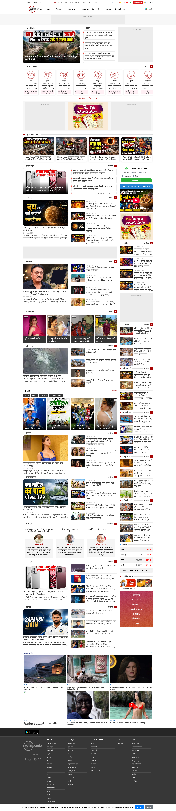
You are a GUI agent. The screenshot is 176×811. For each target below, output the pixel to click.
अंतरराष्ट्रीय (50, 757)
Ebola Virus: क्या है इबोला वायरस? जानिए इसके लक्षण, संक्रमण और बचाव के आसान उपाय (101, 495)
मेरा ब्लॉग (29, 523)
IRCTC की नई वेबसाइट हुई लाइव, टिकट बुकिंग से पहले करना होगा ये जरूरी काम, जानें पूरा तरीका (143, 439)
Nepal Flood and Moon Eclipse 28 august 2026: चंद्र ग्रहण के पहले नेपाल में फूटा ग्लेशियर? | (103, 158)
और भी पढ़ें (110, 524)
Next (78, 46)
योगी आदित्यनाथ (51, 743)
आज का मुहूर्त (136, 750)
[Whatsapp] (130, 2)
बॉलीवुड (58, 9)
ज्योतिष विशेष (127, 576)
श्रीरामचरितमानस (120, 9)
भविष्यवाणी (126, 368)
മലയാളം (84, 2)
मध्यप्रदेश (49, 767)
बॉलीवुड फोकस (72, 771)
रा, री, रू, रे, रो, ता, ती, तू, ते (131, 92)
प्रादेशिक (49, 764)
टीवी (69, 781)
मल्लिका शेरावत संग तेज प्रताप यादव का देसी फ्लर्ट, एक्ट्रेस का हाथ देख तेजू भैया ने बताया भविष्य (101, 453)
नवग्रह (133, 777)
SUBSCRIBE (136, 180)
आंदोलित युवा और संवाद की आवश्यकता (101, 529)
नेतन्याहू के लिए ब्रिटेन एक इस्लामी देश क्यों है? (70, 530)
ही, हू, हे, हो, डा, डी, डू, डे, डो (81, 92)
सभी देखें (110, 166)
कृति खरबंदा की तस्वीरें (32, 338)
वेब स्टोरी (70, 750)
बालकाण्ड (136, 595)
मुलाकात (70, 784)
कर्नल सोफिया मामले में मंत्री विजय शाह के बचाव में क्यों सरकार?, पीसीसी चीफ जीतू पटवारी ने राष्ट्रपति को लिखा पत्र (94, 171)
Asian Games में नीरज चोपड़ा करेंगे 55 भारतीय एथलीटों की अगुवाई (142, 361)
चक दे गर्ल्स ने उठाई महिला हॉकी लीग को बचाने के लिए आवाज (143, 341)
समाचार (49, 9)
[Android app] (32, 732)
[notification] (151, 9)
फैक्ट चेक (49, 795)
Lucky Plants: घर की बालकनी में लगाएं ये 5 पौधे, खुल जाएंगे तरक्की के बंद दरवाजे (143, 493)
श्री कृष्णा (93, 754)
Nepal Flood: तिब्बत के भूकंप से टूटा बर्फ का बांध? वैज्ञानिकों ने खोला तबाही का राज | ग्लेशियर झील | (71, 158)
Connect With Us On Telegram (138, 186)
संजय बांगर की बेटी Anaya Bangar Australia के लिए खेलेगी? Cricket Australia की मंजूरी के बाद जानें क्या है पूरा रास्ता (101, 644)
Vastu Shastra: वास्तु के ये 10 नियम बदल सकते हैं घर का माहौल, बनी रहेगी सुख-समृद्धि (143, 463)
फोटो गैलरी (30, 311)
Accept (139, 807)
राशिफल (29, 197)
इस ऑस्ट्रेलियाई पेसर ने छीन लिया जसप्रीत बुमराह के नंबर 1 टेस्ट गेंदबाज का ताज (100, 632)
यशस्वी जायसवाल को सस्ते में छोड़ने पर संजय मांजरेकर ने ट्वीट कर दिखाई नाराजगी (101, 622)
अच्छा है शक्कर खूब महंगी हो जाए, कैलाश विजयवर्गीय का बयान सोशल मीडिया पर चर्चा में (143, 507)
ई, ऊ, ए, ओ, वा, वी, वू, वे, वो (48, 92)
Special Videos (32, 134)
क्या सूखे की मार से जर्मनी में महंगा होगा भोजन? (99, 381)
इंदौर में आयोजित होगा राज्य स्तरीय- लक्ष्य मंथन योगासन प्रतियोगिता (100, 484)
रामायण (93, 757)
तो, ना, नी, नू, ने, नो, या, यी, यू (148, 92)
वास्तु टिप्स (126, 456)
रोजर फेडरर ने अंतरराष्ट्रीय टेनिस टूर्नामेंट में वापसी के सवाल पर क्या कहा (142, 351)
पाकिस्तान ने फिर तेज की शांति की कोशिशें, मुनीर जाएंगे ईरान (100, 371)
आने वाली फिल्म (73, 767)
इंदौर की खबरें (127, 500)
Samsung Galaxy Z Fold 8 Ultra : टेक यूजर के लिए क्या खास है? (101, 566)
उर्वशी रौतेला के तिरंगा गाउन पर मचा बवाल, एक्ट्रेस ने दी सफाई (100, 268)
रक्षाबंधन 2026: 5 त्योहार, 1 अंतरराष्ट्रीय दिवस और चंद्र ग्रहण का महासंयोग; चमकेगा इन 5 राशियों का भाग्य (100, 240)
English (60, 2)
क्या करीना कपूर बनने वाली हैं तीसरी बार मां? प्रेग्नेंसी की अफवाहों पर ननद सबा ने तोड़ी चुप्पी (101, 465)
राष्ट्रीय (48, 754)
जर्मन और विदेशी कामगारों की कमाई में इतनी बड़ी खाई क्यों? (101, 350)
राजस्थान (49, 781)
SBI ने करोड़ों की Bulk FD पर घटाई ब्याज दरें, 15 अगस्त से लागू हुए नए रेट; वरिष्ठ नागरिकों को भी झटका (143, 419)
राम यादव (70, 544)
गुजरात (49, 774)
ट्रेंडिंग (88, 28)
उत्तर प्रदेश (50, 747)
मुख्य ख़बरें (50, 750)
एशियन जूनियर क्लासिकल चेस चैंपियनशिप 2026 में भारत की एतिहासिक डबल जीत (143, 331)
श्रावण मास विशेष (88, 9)
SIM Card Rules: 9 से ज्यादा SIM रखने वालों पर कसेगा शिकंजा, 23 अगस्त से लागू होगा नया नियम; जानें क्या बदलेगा (100, 588)
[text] (38, 146)
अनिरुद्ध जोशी (39, 544)
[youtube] (127, 2)
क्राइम (48, 791)
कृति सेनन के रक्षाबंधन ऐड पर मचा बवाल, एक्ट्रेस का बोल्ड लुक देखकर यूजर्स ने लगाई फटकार (100, 304)
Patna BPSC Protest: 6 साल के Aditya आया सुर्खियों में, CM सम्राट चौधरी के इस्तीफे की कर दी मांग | (137, 158)
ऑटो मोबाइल (50, 788)
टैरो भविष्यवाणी (136, 764)
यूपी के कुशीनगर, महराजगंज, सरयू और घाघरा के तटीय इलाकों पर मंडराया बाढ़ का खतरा (98, 45)
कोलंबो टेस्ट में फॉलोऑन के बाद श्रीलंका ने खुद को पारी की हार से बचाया (100, 611)
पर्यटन (70, 760)
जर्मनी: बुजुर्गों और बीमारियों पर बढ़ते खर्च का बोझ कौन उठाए (101, 361)
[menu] (25, 9)
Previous (24, 46)
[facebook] (112, 2)
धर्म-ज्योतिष (144, 173)
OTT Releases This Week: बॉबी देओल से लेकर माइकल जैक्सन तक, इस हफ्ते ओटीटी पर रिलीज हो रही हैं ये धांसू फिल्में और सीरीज (101, 292)
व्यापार (124, 544)
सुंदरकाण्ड (136, 613)
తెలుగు (77, 2)
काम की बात (126, 412)
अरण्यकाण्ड (136, 604)
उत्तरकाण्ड (136, 623)
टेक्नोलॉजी (30, 561)
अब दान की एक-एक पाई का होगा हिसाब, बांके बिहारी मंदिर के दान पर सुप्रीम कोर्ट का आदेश (93, 179)
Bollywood (43, 395)
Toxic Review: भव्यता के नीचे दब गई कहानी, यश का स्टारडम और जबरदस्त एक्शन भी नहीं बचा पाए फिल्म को (99, 56)
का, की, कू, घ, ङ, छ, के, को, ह (64, 92)
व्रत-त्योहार (93, 764)
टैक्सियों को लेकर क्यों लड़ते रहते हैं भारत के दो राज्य (42, 376)
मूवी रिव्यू (70, 754)
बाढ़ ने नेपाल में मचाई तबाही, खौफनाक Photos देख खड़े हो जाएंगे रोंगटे (51, 58)
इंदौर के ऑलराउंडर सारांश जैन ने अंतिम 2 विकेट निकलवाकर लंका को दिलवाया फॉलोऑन (45, 638)
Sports (26, 395)
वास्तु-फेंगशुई (135, 760)
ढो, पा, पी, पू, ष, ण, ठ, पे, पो (114, 92)
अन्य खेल (125, 324)
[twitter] (116, 2)
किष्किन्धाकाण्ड (136, 609)
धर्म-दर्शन (93, 767)
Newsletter (136, 2)
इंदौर (48, 760)
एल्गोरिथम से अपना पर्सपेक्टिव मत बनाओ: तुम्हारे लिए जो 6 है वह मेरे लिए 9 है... (39, 530)
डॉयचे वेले (29, 345)
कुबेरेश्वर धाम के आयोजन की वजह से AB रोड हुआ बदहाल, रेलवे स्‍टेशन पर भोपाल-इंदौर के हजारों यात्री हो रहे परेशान (143, 537)
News (60, 395)
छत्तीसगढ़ (49, 771)
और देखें (114, 391)
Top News (30, 28)
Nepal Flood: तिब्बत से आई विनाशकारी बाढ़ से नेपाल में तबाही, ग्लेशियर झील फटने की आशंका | (38, 158)
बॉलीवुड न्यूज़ (72, 743)
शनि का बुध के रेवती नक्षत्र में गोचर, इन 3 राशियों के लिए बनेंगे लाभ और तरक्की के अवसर (143, 275)
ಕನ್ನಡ (90, 2)
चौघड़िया (134, 771)
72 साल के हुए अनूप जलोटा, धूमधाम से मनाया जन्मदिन (82, 339)
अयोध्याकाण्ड (136, 599)
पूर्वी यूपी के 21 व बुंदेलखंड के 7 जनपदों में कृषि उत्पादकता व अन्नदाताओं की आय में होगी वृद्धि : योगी (92, 187)
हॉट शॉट (70, 747)
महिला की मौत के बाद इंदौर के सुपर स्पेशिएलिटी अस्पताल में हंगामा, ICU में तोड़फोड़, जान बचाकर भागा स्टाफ (143, 527)
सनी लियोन (71, 777)
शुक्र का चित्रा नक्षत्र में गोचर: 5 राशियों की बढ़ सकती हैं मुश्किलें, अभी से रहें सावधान (101, 216)
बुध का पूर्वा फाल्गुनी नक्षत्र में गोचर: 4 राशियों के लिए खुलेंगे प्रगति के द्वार (44, 229)
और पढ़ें (147, 67)
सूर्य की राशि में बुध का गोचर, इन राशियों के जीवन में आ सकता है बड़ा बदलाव (143, 251)
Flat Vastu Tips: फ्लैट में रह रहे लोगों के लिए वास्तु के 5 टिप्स (143, 483)
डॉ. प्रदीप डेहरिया (101, 544)
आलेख (70, 757)
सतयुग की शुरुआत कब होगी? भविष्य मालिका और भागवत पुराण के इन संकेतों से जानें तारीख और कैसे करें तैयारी (143, 406)
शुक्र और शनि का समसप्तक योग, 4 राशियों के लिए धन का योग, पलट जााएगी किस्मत (142, 287)
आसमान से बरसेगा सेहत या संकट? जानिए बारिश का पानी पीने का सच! (44, 508)
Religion (53, 395)
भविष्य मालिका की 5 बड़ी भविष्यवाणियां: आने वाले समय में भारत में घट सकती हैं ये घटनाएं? (143, 385)
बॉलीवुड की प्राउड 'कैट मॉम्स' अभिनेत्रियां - (58, 339)
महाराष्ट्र (49, 777)
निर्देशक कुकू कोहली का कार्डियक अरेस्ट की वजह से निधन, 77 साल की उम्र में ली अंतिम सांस (44, 293)
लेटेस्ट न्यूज (30, 166)
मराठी (71, 2)
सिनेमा (26, 317)
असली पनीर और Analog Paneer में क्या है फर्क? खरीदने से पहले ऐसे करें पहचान (100, 506)
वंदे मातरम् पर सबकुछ (71, 9)
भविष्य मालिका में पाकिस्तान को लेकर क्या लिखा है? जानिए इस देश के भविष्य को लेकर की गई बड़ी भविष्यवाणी (143, 375)
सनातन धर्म (94, 750)
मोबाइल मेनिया (51, 801)
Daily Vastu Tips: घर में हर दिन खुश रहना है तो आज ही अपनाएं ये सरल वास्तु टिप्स (143, 473)
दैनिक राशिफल (136, 743)
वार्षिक (95, 98)
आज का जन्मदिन (137, 747)
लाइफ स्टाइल (31, 477)
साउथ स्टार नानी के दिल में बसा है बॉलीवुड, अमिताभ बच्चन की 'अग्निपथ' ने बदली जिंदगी (100, 280)
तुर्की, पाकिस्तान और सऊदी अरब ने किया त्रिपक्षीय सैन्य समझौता (100, 516)
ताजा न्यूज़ (126, 173)
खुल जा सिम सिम (73, 764)
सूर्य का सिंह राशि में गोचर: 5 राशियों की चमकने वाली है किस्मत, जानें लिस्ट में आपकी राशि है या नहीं (101, 206)
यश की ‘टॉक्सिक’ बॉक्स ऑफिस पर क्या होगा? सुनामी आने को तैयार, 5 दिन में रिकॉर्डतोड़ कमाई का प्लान (99, 441)
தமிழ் (66, 2)
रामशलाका (135, 767)
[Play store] (147, 9)
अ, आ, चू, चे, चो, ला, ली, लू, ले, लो (31, 92)
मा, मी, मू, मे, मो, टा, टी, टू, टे (98, 92)
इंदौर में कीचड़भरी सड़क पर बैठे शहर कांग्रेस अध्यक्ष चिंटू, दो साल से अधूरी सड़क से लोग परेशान (143, 517)
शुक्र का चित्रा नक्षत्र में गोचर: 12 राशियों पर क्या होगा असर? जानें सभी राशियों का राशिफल (100, 228)
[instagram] (123, 2)
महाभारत (93, 760)
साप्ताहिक (82, 98)
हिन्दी (54, 2)
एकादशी (93, 743)
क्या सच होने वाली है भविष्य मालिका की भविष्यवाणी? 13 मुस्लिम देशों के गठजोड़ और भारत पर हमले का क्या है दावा (142, 395)
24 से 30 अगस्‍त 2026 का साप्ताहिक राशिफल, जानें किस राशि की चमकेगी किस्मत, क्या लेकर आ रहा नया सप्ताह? (143, 263)
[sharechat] (120, 2)
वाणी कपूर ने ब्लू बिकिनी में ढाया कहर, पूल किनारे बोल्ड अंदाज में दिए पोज (43, 464)
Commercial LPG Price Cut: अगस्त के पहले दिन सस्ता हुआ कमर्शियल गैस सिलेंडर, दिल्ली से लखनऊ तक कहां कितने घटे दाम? (143, 449)
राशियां (134, 754)
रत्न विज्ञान (135, 781)
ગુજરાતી (96, 2)
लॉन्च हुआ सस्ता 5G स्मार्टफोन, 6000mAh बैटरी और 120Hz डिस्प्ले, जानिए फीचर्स (44, 189)
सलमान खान (71, 774)
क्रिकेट (100, 9)
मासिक (89, 98)
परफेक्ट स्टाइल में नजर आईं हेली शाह (105, 339)
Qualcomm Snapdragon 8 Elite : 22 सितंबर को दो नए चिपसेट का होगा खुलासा (101, 577)
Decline (149, 807)
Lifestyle (34, 395)
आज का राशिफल (32, 66)
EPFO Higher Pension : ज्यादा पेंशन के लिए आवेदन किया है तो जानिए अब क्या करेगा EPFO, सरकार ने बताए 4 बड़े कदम (143, 429)
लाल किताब (135, 757)
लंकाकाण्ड (136, 618)
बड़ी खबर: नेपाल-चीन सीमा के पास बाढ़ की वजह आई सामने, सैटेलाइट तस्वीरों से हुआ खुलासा (99, 35)
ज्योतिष (108, 9)
